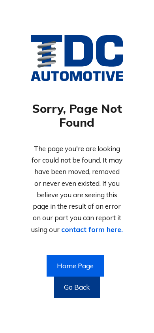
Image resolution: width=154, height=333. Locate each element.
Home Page (75, 266)
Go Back (77, 287)
